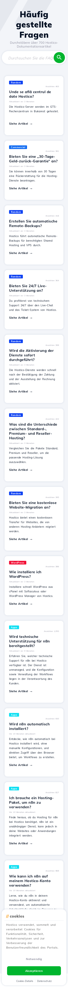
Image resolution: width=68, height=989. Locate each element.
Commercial (18, 147)
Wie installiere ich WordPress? (25, 574)
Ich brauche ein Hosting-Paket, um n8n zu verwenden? (31, 802)
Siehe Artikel (18, 123)
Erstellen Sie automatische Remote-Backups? (33, 223)
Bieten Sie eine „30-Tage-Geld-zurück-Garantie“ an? (33, 158)
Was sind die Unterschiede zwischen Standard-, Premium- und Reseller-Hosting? (33, 431)
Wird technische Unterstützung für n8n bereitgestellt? (29, 641)
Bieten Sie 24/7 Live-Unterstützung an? (28, 288)
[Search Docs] (59, 57)
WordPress (17, 562)
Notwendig (34, 959)
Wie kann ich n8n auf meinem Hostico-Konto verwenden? (30, 881)
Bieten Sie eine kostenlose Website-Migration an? (33, 504)
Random (16, 82)
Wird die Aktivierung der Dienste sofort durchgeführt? (31, 355)
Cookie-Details (24, 981)
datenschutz (44, 981)
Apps (14, 627)
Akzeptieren (34, 971)
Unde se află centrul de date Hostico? (30, 94)
